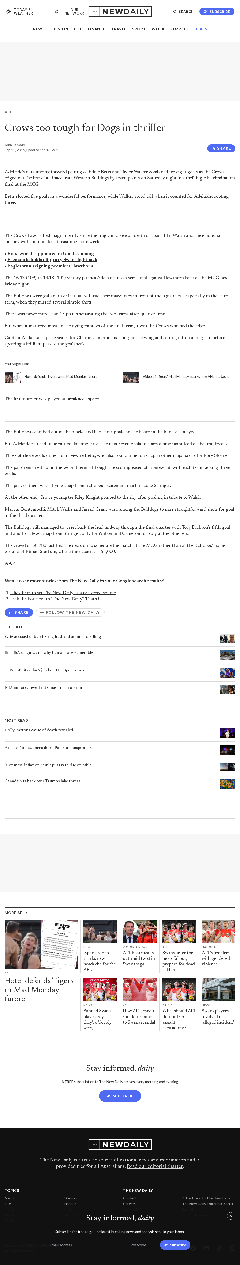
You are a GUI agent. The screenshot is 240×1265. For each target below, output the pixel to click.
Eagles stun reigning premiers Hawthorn (50, 266)
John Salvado (15, 145)
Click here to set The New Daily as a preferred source (63, 593)
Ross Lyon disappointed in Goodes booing (51, 254)
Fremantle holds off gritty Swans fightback (53, 260)
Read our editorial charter (155, 1166)
